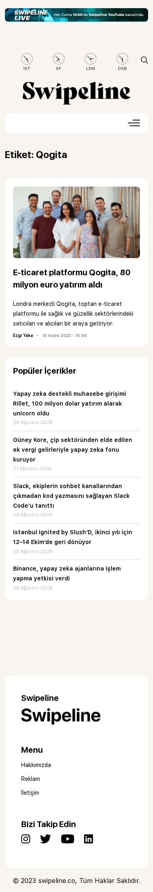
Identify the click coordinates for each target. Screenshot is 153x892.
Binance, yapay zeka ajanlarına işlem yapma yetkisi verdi (67, 573)
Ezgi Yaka (23, 335)
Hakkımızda (36, 765)
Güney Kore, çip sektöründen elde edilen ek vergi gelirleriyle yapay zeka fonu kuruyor (72, 450)
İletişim (30, 792)
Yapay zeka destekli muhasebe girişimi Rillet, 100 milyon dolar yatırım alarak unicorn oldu (69, 403)
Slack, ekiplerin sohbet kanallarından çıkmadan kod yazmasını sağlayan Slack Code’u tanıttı (71, 496)
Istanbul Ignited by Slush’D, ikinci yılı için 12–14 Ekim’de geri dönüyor (72, 537)
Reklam (30, 779)
